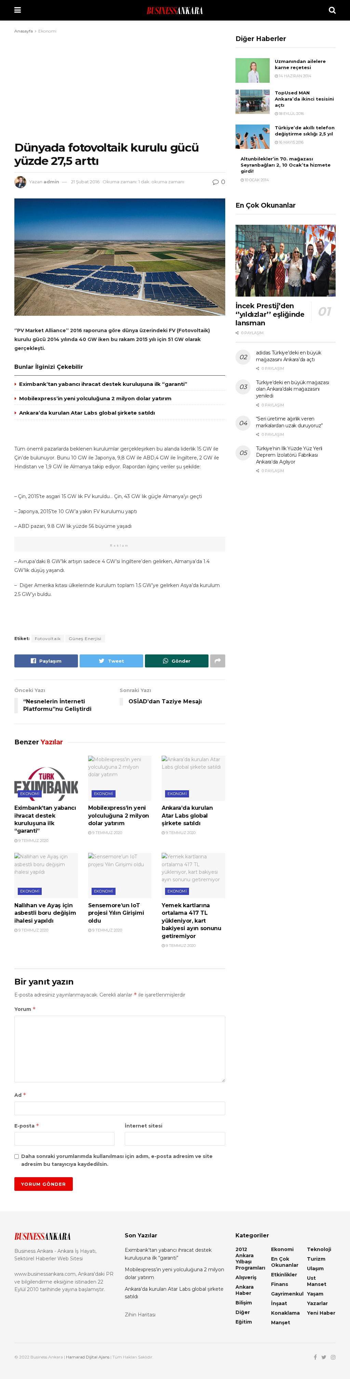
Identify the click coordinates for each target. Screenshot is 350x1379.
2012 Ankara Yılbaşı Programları (250, 1258)
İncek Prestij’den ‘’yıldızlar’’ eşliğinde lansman (270, 314)
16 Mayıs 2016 (291, 142)
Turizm (316, 1259)
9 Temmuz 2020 (32, 840)
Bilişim (243, 1303)
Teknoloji (319, 1249)
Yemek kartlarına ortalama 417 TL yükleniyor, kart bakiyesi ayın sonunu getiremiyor (191, 920)
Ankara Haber (244, 1290)
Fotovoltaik (48, 638)
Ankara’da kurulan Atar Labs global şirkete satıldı (87, 412)
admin (51, 181)
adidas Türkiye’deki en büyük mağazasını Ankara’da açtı (288, 356)
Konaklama (285, 1313)
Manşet (280, 1322)
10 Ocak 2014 (256, 180)
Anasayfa (23, 31)
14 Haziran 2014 (294, 76)
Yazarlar (317, 1303)
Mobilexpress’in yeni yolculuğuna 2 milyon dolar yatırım (95, 398)
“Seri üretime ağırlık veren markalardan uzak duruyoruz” (289, 422)
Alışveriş (245, 1277)
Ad (20, 1095)
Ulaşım (315, 1268)
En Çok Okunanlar (284, 1262)
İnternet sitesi (143, 1126)
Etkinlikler (284, 1275)
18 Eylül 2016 (291, 113)
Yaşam (315, 1294)
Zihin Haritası (140, 1315)
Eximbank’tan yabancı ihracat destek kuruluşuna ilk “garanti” (103, 384)
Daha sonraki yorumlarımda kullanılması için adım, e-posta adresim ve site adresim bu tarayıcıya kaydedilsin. (117, 1160)
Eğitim (243, 1322)
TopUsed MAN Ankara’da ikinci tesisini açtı (304, 99)
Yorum (25, 1009)
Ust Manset (316, 1281)
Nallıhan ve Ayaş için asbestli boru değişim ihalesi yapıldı (45, 913)
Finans (279, 1284)
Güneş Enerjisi (85, 638)
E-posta (26, 1125)
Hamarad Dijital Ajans (87, 1357)
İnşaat (279, 1303)
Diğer (242, 1312)
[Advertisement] (119, 86)
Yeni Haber (321, 1313)
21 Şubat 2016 (85, 181)
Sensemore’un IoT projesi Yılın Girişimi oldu (116, 913)
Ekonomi (47, 31)
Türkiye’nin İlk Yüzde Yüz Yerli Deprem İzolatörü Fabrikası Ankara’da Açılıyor (289, 455)
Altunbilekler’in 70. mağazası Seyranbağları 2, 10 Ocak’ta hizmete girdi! (286, 165)
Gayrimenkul (287, 1294)
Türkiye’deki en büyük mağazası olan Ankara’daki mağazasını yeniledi (292, 389)
